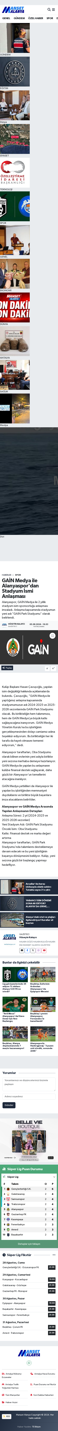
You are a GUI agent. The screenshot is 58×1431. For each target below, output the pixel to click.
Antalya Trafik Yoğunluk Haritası (10, 1386)
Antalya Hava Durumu (44, 1374)
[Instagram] (38, 950)
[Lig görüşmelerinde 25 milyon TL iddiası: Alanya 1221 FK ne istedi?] (15, 974)
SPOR (50, 18)
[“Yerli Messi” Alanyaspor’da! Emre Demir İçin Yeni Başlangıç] (15, 1004)
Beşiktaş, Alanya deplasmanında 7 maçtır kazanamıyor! (13, 1046)
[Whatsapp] (29, 1362)
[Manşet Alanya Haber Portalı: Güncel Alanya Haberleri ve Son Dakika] (13, 10)
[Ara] (49, 10)
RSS (8, 1416)
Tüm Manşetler (12, 1395)
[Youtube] (43, 950)
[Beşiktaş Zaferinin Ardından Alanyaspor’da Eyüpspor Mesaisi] (43, 974)
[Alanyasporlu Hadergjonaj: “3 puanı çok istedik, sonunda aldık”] (43, 1034)
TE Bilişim (36, 1427)
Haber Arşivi (11, 1402)
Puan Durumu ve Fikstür (45, 1384)
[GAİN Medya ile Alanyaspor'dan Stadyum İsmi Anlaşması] (29, 647)
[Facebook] (27, 950)
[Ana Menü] (53, 10)
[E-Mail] (21, 950)
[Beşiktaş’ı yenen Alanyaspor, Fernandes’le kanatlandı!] (43, 1004)
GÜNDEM (19, 18)
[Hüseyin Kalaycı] (10, 940)
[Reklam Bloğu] (29, 1140)
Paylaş (9, 668)
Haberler (6, 575)
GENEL (6, 18)
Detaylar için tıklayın (29, 1244)
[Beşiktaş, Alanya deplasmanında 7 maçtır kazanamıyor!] (15, 1034)
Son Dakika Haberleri (43, 1395)
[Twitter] (32, 950)
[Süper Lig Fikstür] (54, 1255)
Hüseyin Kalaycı (28, 937)
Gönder (9, 1105)
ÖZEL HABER (35, 18)
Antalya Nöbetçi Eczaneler (12, 1375)
